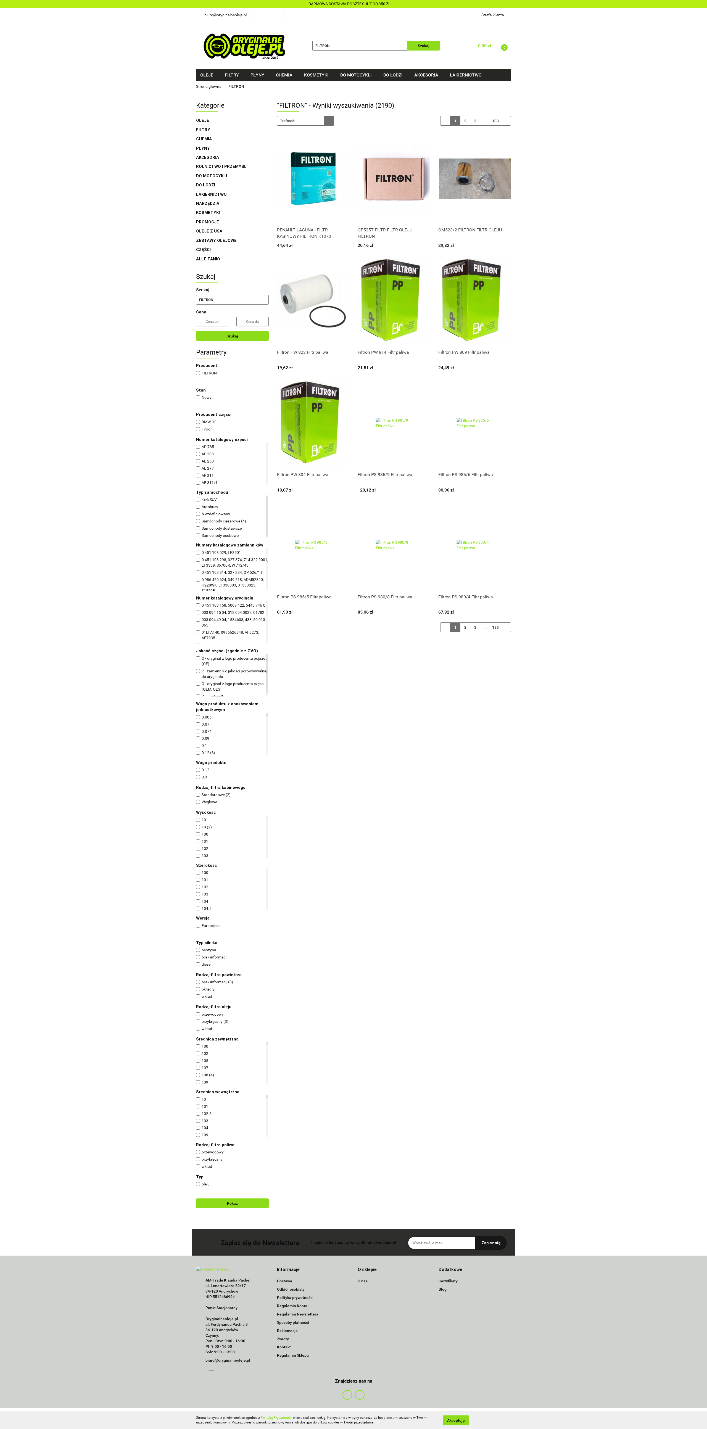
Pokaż (232, 1203)
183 (495, 121)
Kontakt (284, 1347)
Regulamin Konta (292, 1306)
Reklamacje (287, 1330)
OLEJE (203, 120)
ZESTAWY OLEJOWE (217, 240)
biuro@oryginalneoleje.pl (227, 1360)
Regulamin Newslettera (297, 1314)
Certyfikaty (448, 1281)
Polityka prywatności (295, 1297)
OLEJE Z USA (209, 231)
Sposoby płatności (293, 1322)
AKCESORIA (207, 157)
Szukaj (232, 336)
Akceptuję (456, 1420)
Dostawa (284, 1281)
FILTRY (203, 129)
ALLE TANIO (208, 259)
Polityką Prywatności (276, 1418)
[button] (288, 1269)
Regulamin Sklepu (293, 1355)
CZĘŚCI (204, 249)
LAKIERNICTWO (212, 194)
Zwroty (283, 1339)
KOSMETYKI (208, 212)
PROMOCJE (207, 222)
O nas (363, 1281)
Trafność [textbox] (287, 121)
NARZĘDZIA (207, 203)
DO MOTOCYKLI (212, 175)
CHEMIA (204, 138)
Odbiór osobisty (291, 1289)
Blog (443, 1289)
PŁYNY (203, 148)
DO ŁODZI (206, 185)
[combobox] (305, 121)
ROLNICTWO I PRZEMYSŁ (221, 166)
